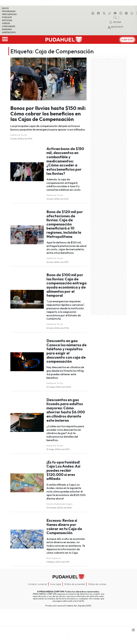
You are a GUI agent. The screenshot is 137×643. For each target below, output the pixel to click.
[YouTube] (115, 13)
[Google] (93, 13)
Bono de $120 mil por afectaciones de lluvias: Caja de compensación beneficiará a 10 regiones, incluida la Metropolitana (64, 224)
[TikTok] (110, 13)
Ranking (7, 29)
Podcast (7, 17)
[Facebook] (99, 13)
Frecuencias (9, 14)
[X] (104, 13)
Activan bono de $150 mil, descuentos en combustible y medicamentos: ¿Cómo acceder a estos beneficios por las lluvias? (65, 161)
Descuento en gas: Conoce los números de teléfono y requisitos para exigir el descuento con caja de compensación (66, 351)
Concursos (8, 26)
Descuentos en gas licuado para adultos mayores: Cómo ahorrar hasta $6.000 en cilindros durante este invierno (65, 410)
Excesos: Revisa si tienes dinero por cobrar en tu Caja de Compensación (64, 526)
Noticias (7, 20)
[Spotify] (127, 13)
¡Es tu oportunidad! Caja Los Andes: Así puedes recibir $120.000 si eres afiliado (63, 470)
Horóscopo (9, 32)
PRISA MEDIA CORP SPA (51, 591)
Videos (6, 23)
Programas (8, 11)
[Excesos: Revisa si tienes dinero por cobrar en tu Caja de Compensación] (27, 538)
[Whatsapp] (132, 13)
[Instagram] (121, 13)
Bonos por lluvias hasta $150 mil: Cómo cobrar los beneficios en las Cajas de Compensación (48, 113)
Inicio (5, 8)
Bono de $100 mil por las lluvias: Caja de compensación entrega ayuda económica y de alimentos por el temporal (66, 285)
